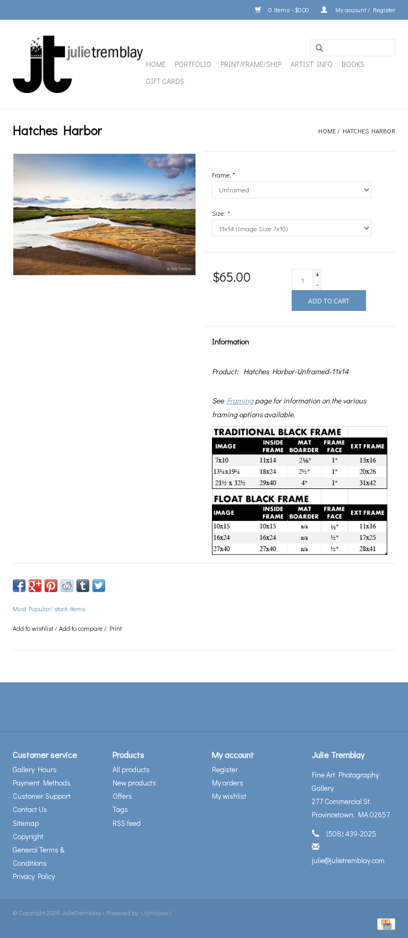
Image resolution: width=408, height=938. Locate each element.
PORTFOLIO (193, 64)
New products (134, 783)
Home (156, 64)
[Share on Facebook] (19, 585)
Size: (220, 213)
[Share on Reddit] (67, 585)
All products (131, 769)
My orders (227, 783)
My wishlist (229, 796)
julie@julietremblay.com (348, 860)
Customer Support (42, 796)
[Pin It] (51, 585)
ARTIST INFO (312, 64)
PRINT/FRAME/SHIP (251, 64)
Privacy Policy (34, 876)
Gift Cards (165, 81)
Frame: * (223, 175)
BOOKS (353, 64)
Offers (122, 796)
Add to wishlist (33, 628)
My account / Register (364, 9)
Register (225, 769)
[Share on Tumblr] (82, 585)
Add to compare (81, 628)
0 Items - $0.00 (288, 9)
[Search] (319, 48)
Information (230, 341)
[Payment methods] (384, 923)
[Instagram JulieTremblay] (232, 706)
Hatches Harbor (369, 130)
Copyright (28, 836)
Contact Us (30, 809)
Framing (240, 400)
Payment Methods (42, 783)
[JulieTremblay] (78, 64)
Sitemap (26, 823)
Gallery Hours (35, 769)
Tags (120, 809)
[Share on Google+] (35, 585)
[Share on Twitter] (98, 585)
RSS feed (127, 823)
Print (115, 628)
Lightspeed (156, 912)
